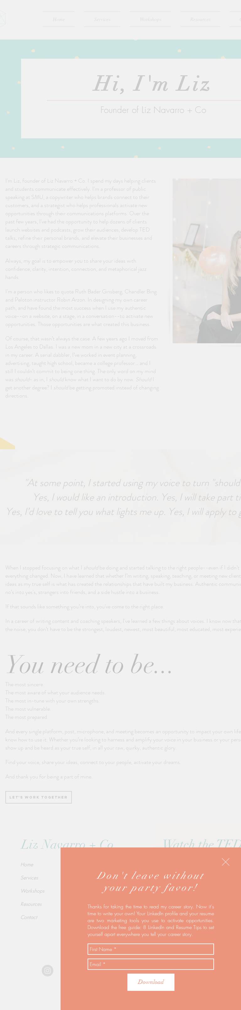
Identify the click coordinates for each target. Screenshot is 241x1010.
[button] (225, 862)
